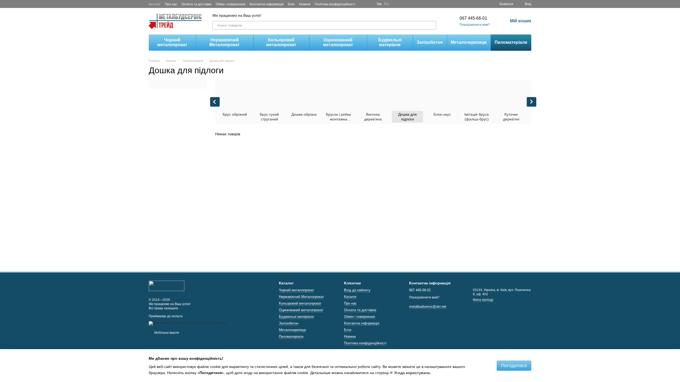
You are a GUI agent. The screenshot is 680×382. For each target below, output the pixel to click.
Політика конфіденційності (335, 4)
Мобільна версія (166, 333)
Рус (386, 4)
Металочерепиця (469, 42)
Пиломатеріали (511, 42)
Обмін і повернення (230, 4)
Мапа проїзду (483, 300)
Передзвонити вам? (475, 25)
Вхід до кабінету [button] (357, 290)
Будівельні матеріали (390, 42)
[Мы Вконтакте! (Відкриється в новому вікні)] (369, 4)
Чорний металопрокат (172, 42)
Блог (291, 4)
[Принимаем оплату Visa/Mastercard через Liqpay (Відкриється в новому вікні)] (188, 323)
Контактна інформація (267, 4)
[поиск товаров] (432, 25)
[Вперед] (531, 102)
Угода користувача (412, 373)
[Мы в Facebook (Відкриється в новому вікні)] (363, 4)
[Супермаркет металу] (166, 286)
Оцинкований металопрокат (338, 42)
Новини (305, 4)
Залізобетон (430, 42)
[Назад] (215, 102)
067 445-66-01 (473, 18)
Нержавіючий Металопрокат (224, 42)
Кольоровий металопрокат (281, 42)
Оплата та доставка (196, 4)
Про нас (171, 4)
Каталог (155, 4)
